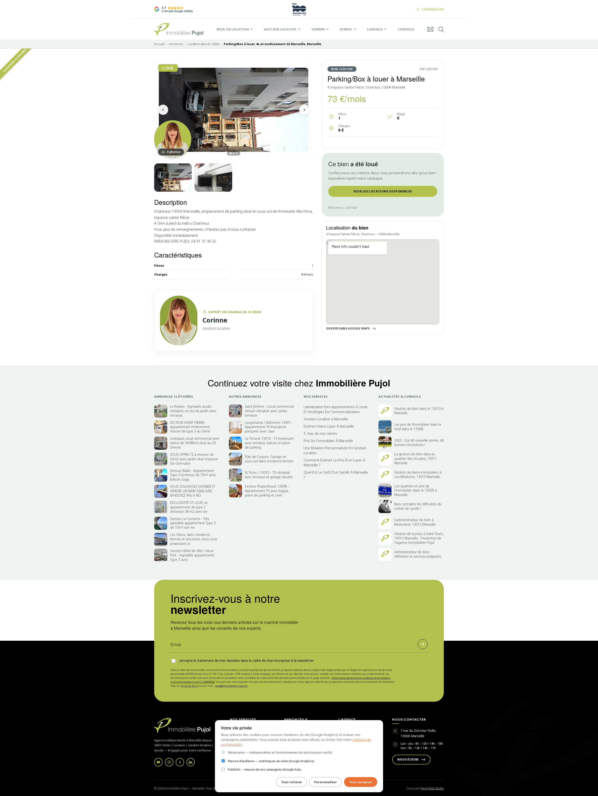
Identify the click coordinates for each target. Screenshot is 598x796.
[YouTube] (158, 762)
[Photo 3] (213, 177)
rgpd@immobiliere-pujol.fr (231, 685)
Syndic (346, 29)
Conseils (406, 29)
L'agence (375, 29)
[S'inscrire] (422, 644)
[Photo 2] (173, 177)
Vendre (318, 29)
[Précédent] (163, 110)
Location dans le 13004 (203, 44)
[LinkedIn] (190, 762)
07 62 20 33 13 (189, 685)
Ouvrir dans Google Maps (348, 328)
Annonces (176, 44)
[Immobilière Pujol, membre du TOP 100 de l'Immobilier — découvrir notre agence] (299, 9)
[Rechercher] (441, 29)
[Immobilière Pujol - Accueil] (178, 29)
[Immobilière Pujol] (186, 725)
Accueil (159, 44)
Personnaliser (325, 782)
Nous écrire (408, 759)
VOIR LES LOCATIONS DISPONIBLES (382, 191)
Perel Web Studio (432, 788)
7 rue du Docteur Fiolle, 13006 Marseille (418, 733)
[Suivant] (304, 110)
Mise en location (233, 29)
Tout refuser (291, 782)
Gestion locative (280, 29)
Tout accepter (360, 782)
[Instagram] (169, 762)
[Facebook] (180, 762)
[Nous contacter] (430, 29)
